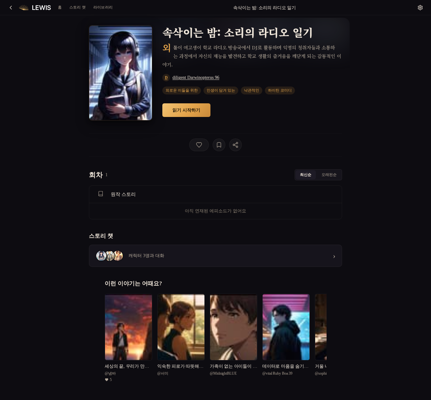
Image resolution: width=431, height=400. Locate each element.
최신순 (305, 174)
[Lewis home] (35, 8)
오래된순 (329, 174)
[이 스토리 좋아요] (199, 145)
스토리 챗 (77, 7)
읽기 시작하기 (186, 110)
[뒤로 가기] (11, 8)
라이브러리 (103, 7)
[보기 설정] (420, 8)
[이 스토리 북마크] (219, 145)
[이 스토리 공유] (235, 145)
